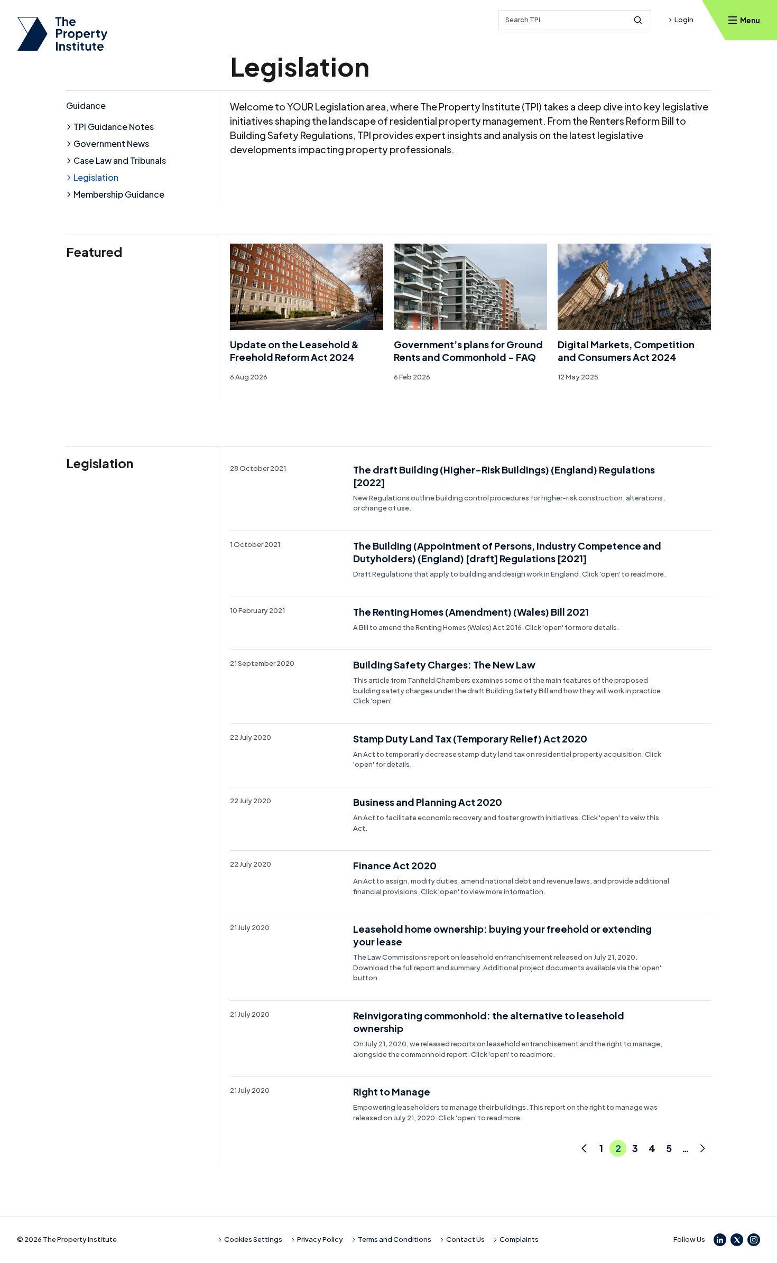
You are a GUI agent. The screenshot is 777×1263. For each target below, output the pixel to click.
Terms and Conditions (394, 1239)
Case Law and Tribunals (119, 160)
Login (683, 19)
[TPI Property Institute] (62, 34)
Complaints (519, 1239)
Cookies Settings (253, 1239)
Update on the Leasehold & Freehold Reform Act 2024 (294, 350)
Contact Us (465, 1239)
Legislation (95, 177)
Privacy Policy (320, 1239)
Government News (111, 143)
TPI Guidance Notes (113, 126)
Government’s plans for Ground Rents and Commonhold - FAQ (468, 350)
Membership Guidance (118, 194)
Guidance (86, 105)
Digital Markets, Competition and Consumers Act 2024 (626, 350)
